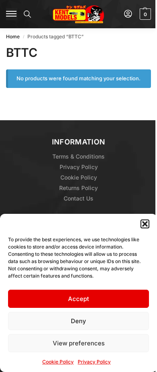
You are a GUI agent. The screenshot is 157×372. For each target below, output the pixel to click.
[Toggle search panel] (27, 14)
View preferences (79, 343)
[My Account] (128, 14)
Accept (78, 299)
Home (13, 36)
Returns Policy (78, 187)
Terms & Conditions (78, 156)
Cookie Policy (58, 362)
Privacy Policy (94, 362)
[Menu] (11, 14)
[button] (145, 224)
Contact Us (78, 198)
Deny (78, 321)
